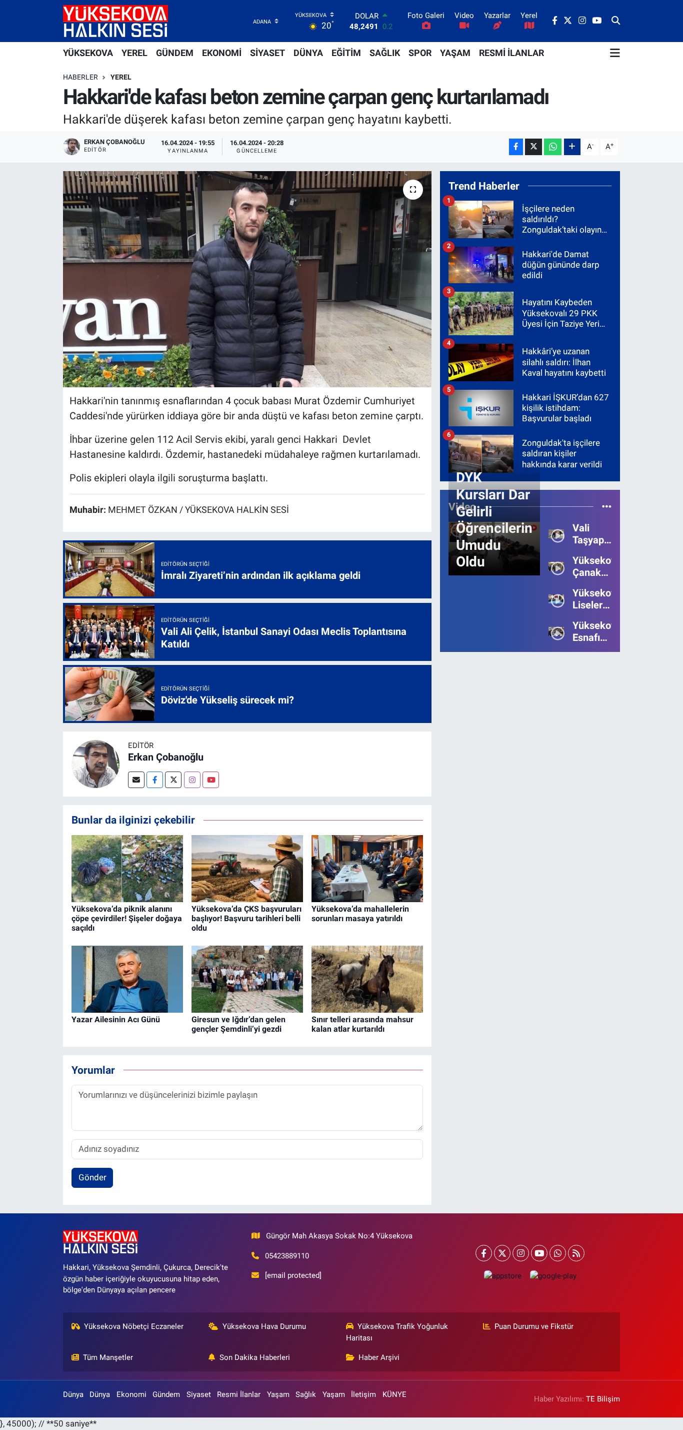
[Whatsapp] (558, 1253)
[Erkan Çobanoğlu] (96, 763)
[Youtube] (210, 780)
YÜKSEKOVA (88, 53)
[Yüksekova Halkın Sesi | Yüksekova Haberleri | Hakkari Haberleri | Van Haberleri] (115, 21)
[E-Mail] (136, 780)
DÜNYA (308, 53)
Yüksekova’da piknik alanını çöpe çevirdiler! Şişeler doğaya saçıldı (127, 918)
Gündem (166, 1394)
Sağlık (306, 1394)
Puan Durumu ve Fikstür (534, 1326)
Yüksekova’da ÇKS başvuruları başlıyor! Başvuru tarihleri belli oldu (247, 918)
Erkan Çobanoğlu (166, 757)
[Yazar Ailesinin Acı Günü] (127, 978)
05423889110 (287, 1255)
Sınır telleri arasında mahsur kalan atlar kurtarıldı (363, 1024)
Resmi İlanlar (238, 1394)
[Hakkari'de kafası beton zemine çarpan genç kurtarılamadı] (247, 279)
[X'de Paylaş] (533, 147)
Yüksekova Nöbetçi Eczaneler (134, 1326)
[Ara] (616, 21)
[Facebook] (154, 780)
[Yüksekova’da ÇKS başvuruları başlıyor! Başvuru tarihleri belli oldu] (247, 868)
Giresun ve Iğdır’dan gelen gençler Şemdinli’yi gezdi (239, 1024)
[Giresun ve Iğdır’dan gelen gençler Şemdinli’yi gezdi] (247, 978)
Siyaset (198, 1394)
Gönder (92, 1177)
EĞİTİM (346, 53)
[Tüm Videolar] (607, 506)
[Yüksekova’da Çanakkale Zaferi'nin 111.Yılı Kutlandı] (556, 566)
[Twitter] (173, 780)
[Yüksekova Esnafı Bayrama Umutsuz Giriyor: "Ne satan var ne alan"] (556, 631)
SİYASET (267, 53)
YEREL (135, 53)
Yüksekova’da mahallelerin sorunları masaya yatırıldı (360, 913)
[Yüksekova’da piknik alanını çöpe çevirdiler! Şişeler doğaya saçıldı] (127, 868)
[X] (502, 1253)
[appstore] (503, 1275)
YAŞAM (455, 53)
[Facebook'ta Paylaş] (516, 147)
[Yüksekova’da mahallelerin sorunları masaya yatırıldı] (367, 868)
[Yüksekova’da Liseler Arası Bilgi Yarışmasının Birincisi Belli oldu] (556, 598)
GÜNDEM (175, 53)
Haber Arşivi (379, 1357)
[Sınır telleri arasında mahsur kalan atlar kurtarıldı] (367, 978)
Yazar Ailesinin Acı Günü (116, 1019)
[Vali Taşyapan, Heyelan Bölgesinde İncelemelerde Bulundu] (556, 533)
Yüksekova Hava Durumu (264, 1326)
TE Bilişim (603, 1398)
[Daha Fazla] (572, 147)
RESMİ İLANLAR (511, 53)
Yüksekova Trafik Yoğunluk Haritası (397, 1332)
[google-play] (553, 1275)
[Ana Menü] (615, 53)
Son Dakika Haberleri (255, 1357)
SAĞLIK (385, 53)
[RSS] (576, 1253)
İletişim (363, 1394)
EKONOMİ (222, 53)
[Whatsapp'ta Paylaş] (553, 147)
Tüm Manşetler (108, 1357)
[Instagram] (192, 780)
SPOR (420, 53)
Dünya (73, 1394)
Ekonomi (131, 1394)
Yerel (121, 77)
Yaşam (278, 1394)
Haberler (80, 77)
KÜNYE (394, 1394)
